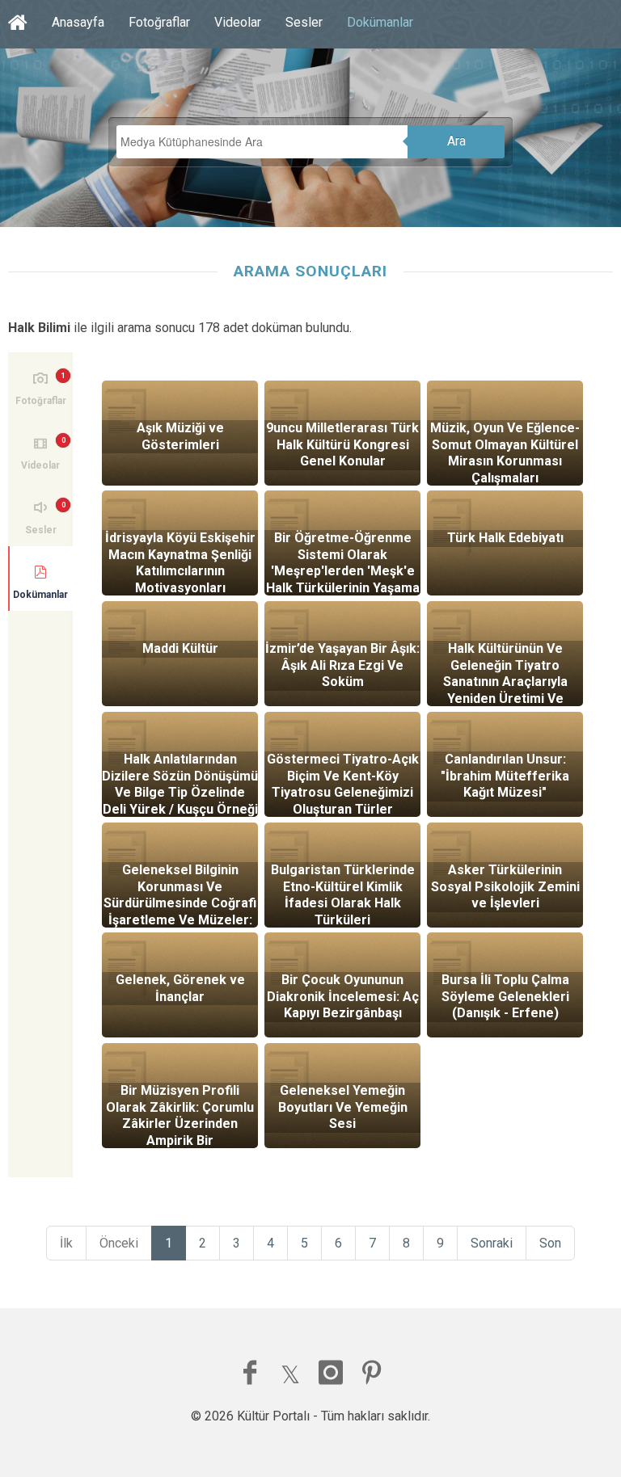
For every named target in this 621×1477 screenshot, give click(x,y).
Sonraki (492, 1243)
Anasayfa (78, 22)
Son (550, 1243)
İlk (66, 1243)
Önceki (118, 1243)
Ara (456, 141)
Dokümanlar (380, 22)
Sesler (304, 22)
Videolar (237, 22)
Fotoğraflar (159, 22)
